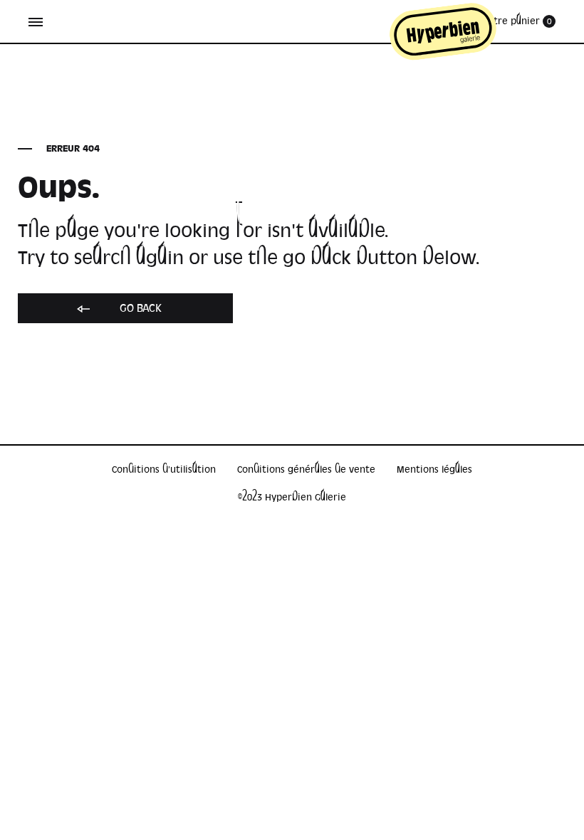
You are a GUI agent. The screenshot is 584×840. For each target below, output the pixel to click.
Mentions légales (434, 469)
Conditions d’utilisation (164, 469)
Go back (139, 308)
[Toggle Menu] (35, 22)
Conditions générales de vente (306, 469)
